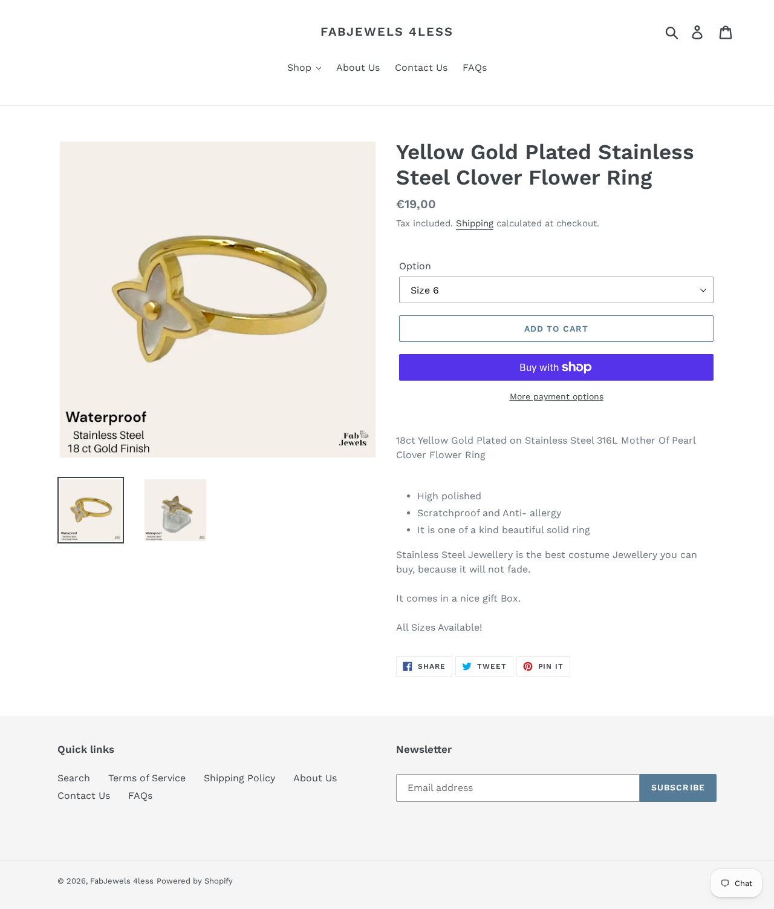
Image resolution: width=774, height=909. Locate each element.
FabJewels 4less (387, 31)
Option (415, 266)
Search (73, 778)
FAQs (140, 795)
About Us (315, 778)
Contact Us (83, 795)
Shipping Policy (239, 778)
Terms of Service (147, 778)
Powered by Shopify (195, 880)
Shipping (474, 223)
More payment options (556, 396)
